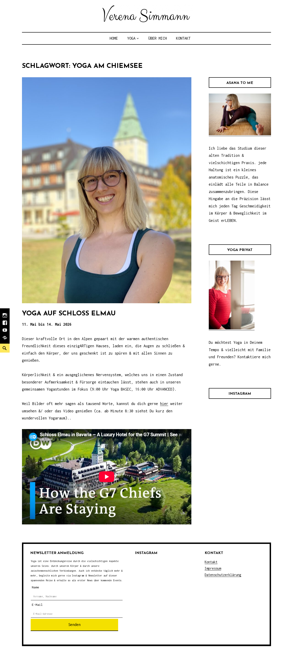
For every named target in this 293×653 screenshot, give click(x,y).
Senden (74, 625)
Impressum (213, 568)
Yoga (131, 38)
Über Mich (157, 38)
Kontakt (183, 38)
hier (164, 404)
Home (114, 38)
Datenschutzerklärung (223, 575)
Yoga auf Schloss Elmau (69, 313)
